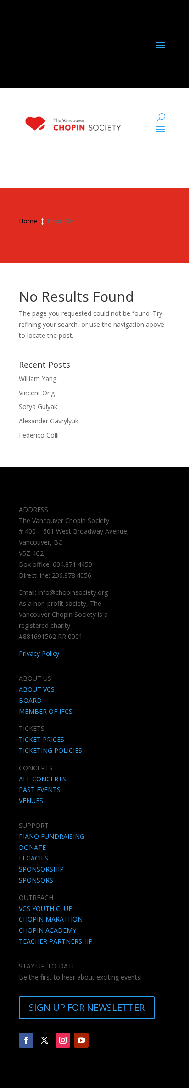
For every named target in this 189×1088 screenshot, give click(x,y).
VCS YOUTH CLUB (46, 908)
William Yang (37, 378)
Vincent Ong (37, 392)
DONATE (32, 847)
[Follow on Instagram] (63, 1040)
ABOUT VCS (37, 689)
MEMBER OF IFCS (45, 711)
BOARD (30, 700)
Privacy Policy (39, 653)
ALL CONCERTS (42, 779)
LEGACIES (33, 858)
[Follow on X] (44, 1040)
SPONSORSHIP (41, 869)
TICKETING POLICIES (50, 750)
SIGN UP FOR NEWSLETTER (87, 1007)
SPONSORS (36, 880)
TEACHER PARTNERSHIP (56, 941)
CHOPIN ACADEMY (47, 930)
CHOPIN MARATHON (51, 919)
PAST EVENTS (40, 789)
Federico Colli (39, 435)
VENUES (31, 800)
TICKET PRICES (41, 739)
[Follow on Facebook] (26, 1040)
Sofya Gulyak (38, 406)
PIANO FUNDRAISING (51, 836)
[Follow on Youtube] (81, 1040)
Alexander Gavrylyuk (48, 420)
